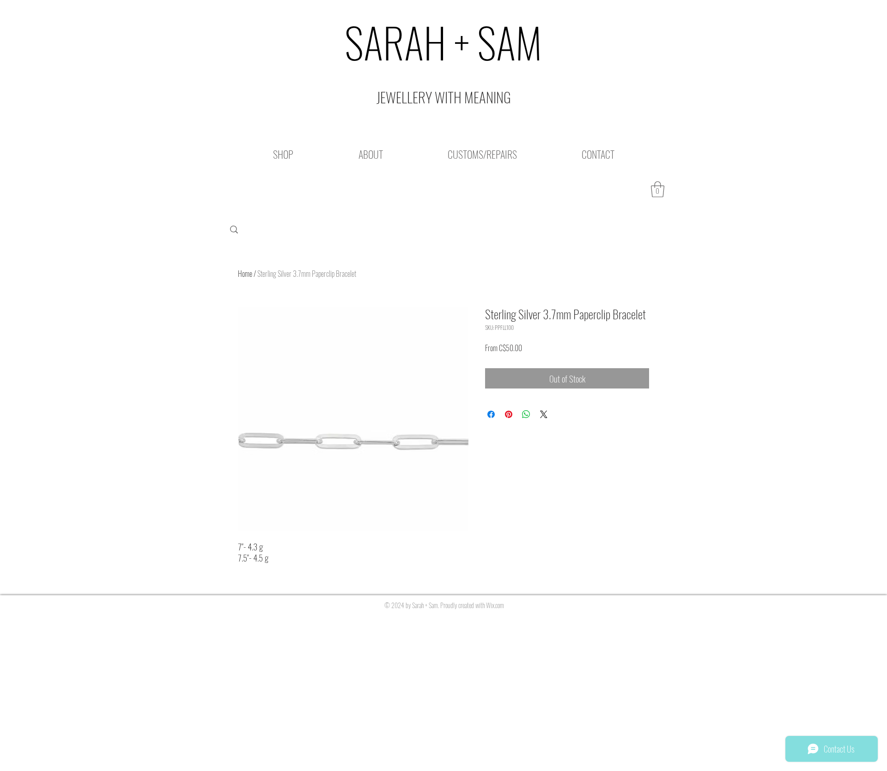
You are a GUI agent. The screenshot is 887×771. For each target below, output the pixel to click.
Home (245, 273)
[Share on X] (543, 414)
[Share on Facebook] (491, 414)
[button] (657, 189)
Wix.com (495, 605)
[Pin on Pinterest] (508, 414)
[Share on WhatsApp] (526, 414)
